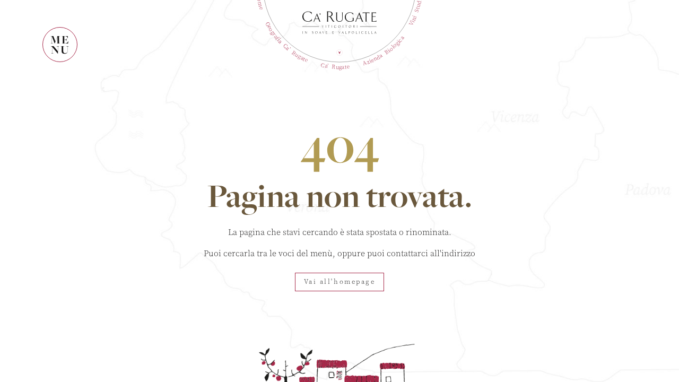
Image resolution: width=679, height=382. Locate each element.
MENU (60, 44)
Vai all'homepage (340, 281)
